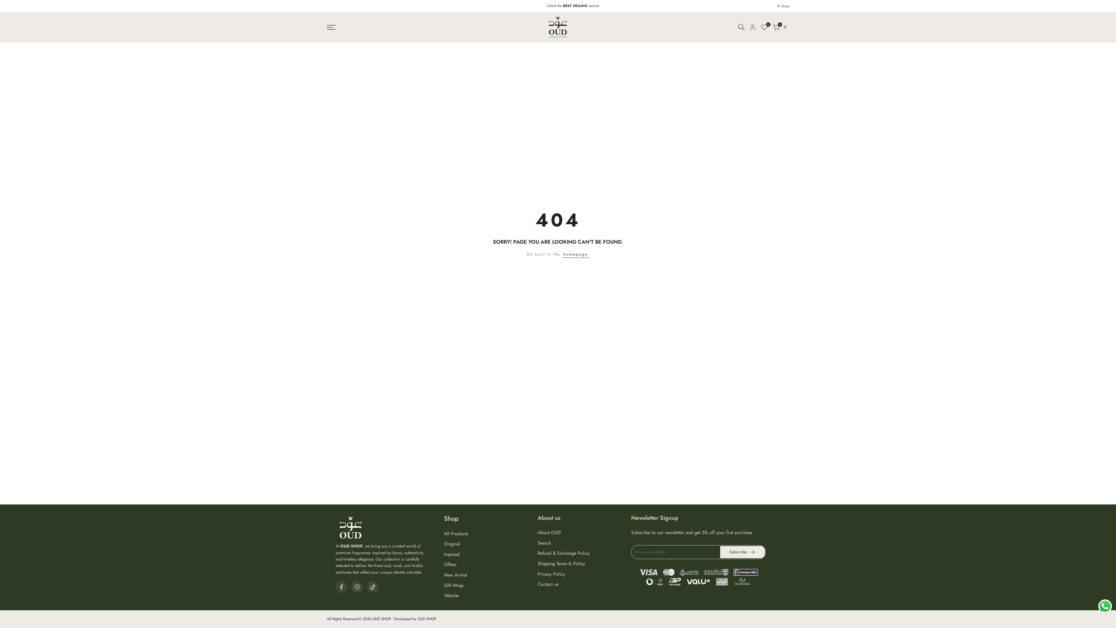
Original (452, 543)
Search (544, 543)
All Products (456, 533)
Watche (451, 595)
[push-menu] (331, 27)
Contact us (548, 584)
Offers (450, 564)
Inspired (451, 554)
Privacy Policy (551, 574)
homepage (575, 254)
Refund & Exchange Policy (564, 553)
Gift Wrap (454, 585)
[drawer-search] (741, 27)
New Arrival (455, 575)
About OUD (549, 532)
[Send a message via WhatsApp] (1105, 606)
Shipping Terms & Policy (561, 563)
